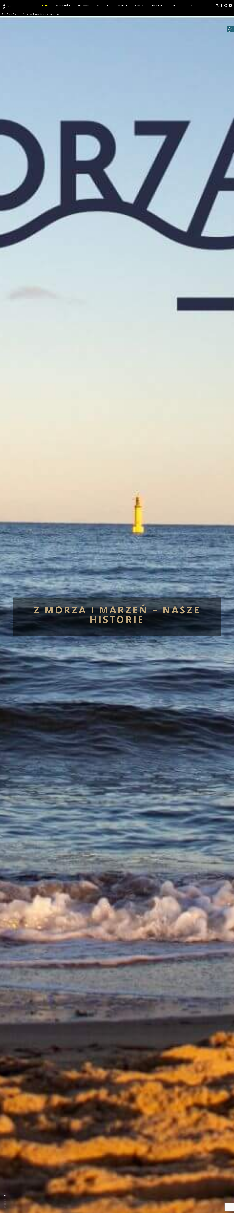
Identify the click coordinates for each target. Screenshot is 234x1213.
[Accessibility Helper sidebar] (230, 29)
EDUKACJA (157, 5)
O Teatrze (121, 5)
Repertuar (83, 5)
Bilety (45, 5)
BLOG (172, 5)
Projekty (139, 5)
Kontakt (187, 5)
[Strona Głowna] (18, 6)
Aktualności (63, 5)
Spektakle (102, 5)
